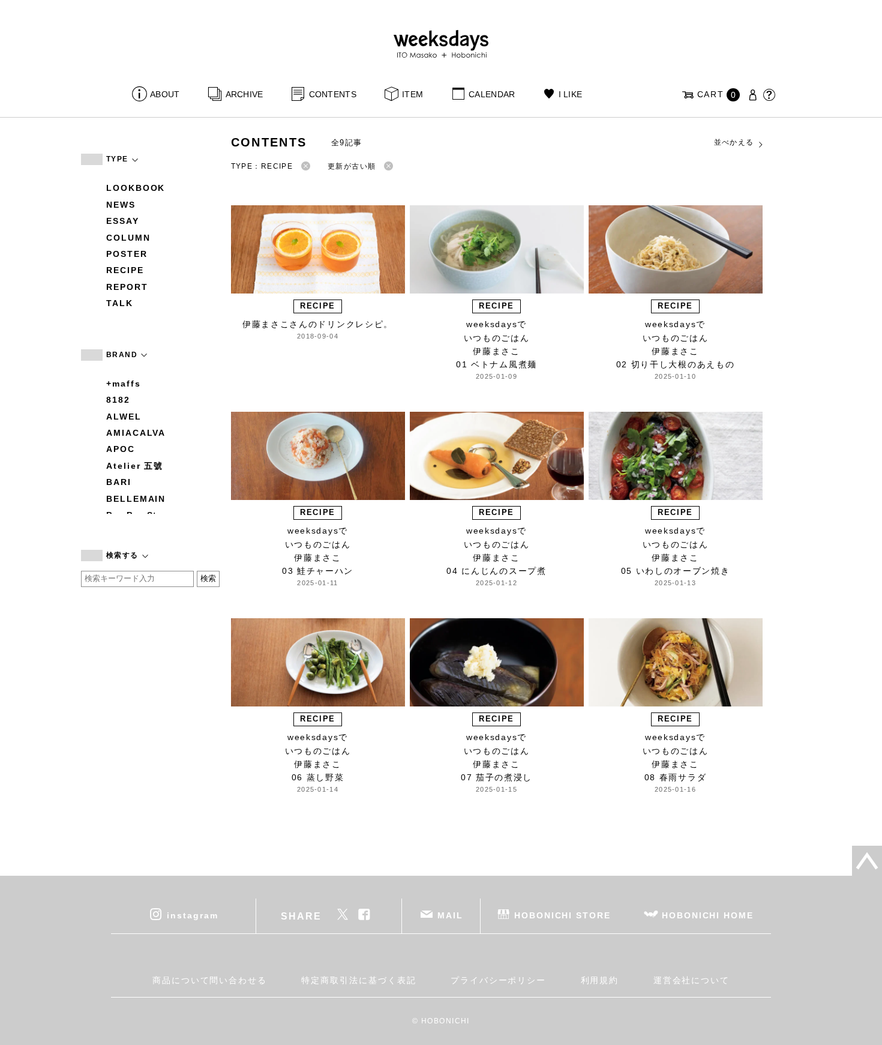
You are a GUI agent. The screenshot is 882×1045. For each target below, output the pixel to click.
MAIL (450, 915)
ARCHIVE (244, 94)
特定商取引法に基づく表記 (358, 980)
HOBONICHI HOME (708, 915)
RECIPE (125, 270)
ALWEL (124, 416)
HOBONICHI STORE (562, 915)
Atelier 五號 (134, 466)
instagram (192, 915)
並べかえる (734, 142)
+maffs (123, 383)
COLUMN (128, 237)
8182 (118, 400)
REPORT (127, 287)
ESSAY (122, 221)
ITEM (412, 94)
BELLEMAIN (136, 499)
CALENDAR (492, 94)
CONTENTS (332, 94)
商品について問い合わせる (209, 980)
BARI (118, 482)
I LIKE (570, 94)
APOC (120, 449)
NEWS (121, 204)
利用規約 (600, 980)
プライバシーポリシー (498, 980)
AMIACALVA (136, 433)
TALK (119, 303)
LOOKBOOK (135, 188)
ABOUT (164, 94)
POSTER (127, 254)
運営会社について (691, 980)
